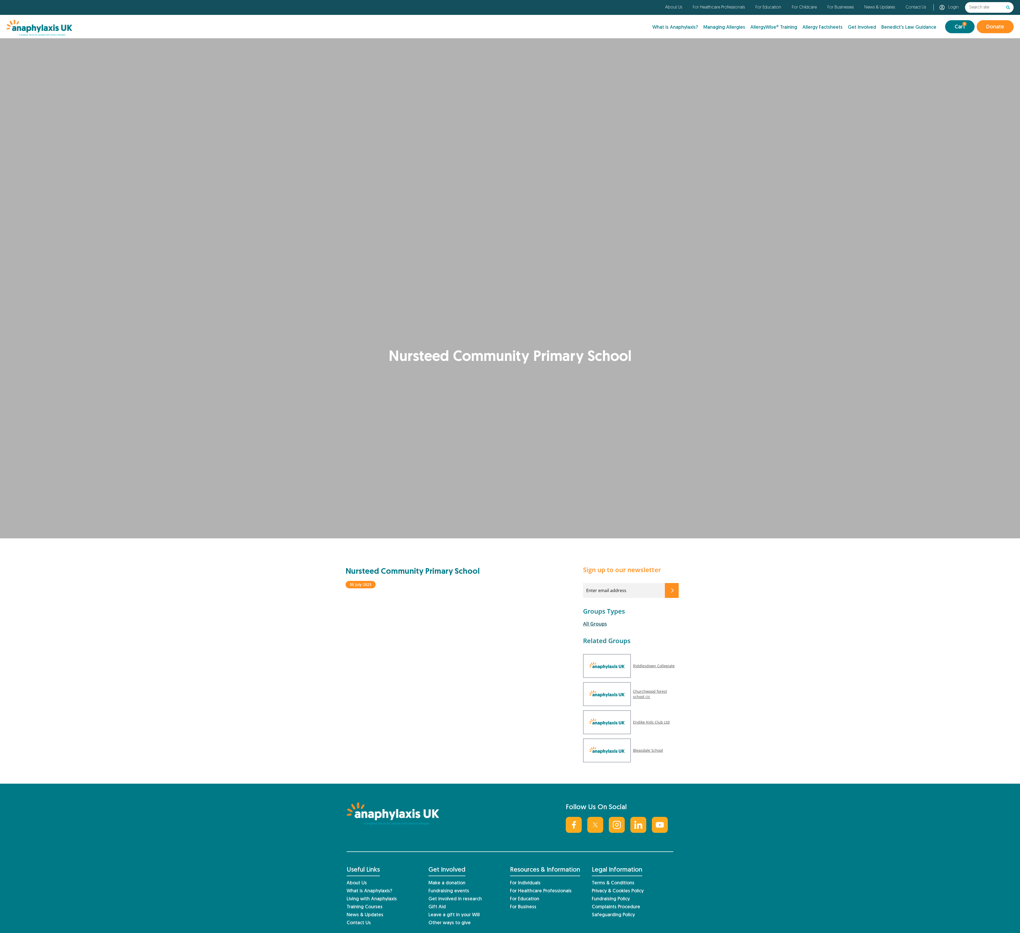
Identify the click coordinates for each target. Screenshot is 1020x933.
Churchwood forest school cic (650, 694)
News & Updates (879, 7)
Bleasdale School (648, 750)
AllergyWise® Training (773, 27)
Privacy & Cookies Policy (618, 891)
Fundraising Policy (611, 899)
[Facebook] (574, 825)
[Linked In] (638, 825)
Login (953, 7)
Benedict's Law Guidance (908, 27)
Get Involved (862, 27)
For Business (523, 907)
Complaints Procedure (616, 907)
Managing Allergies (724, 27)
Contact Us (916, 7)
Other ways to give (449, 923)
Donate (995, 27)
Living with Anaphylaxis (372, 899)
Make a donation (446, 883)
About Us (673, 7)
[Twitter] (595, 825)
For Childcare (804, 7)
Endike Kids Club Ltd (651, 722)
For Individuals (525, 883)
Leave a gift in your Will (454, 915)
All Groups (595, 623)
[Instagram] (617, 825)
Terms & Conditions (613, 883)
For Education (768, 7)
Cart (960, 26)
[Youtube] (660, 825)
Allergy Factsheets (822, 27)
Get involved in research (455, 899)
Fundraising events (448, 891)
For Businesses (840, 7)
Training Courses (364, 907)
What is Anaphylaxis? (675, 27)
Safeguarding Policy (613, 915)
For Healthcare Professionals (719, 7)
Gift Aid (437, 907)
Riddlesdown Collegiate (654, 665)
